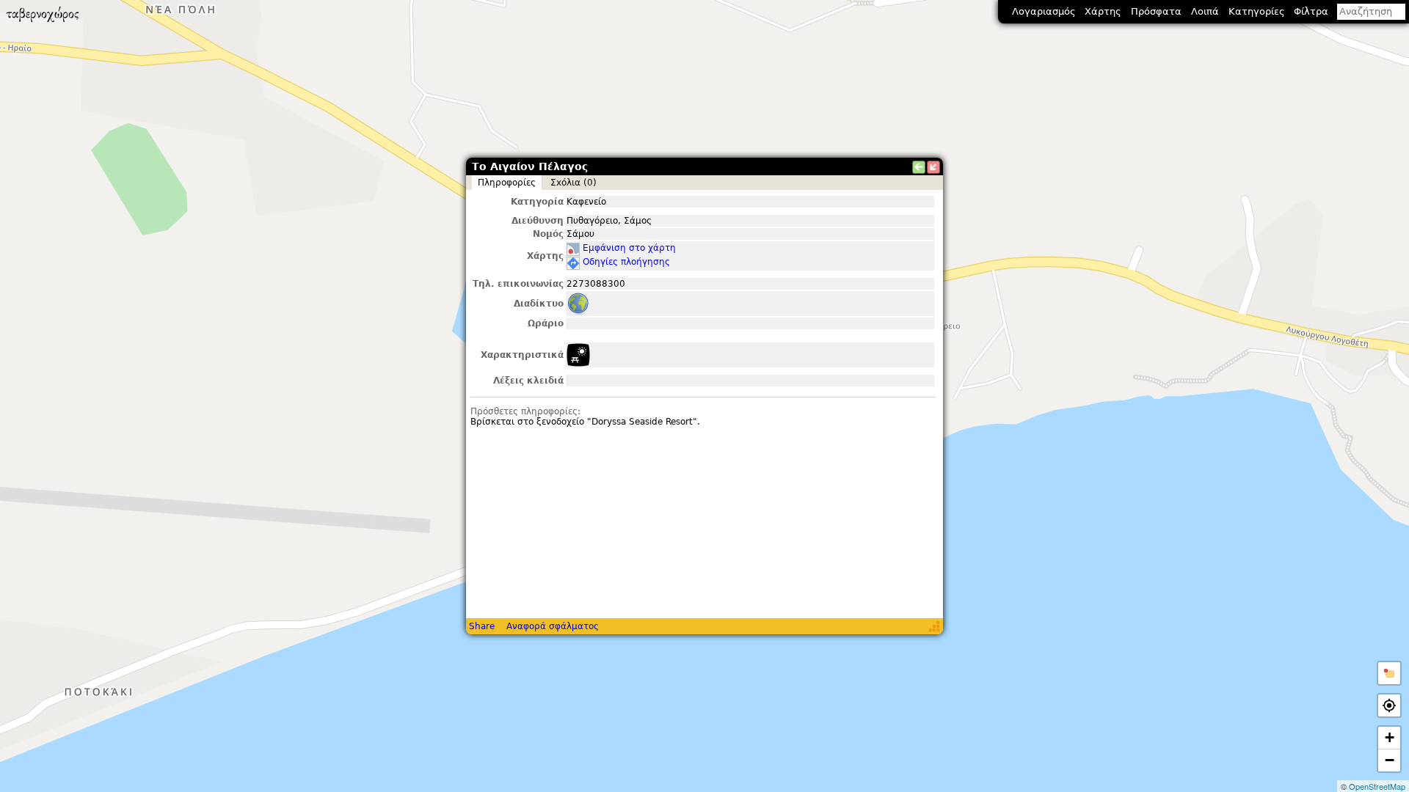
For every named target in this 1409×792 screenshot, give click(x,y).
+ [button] (1389, 737)
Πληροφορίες (507, 182)
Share (482, 626)
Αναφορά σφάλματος (552, 626)
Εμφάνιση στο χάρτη (629, 248)
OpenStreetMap (1377, 786)
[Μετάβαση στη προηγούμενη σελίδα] (918, 167)
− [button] (1389, 760)
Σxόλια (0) (573, 182)
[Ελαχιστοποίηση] (933, 167)
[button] (1389, 673)
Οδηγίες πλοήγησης (626, 262)
